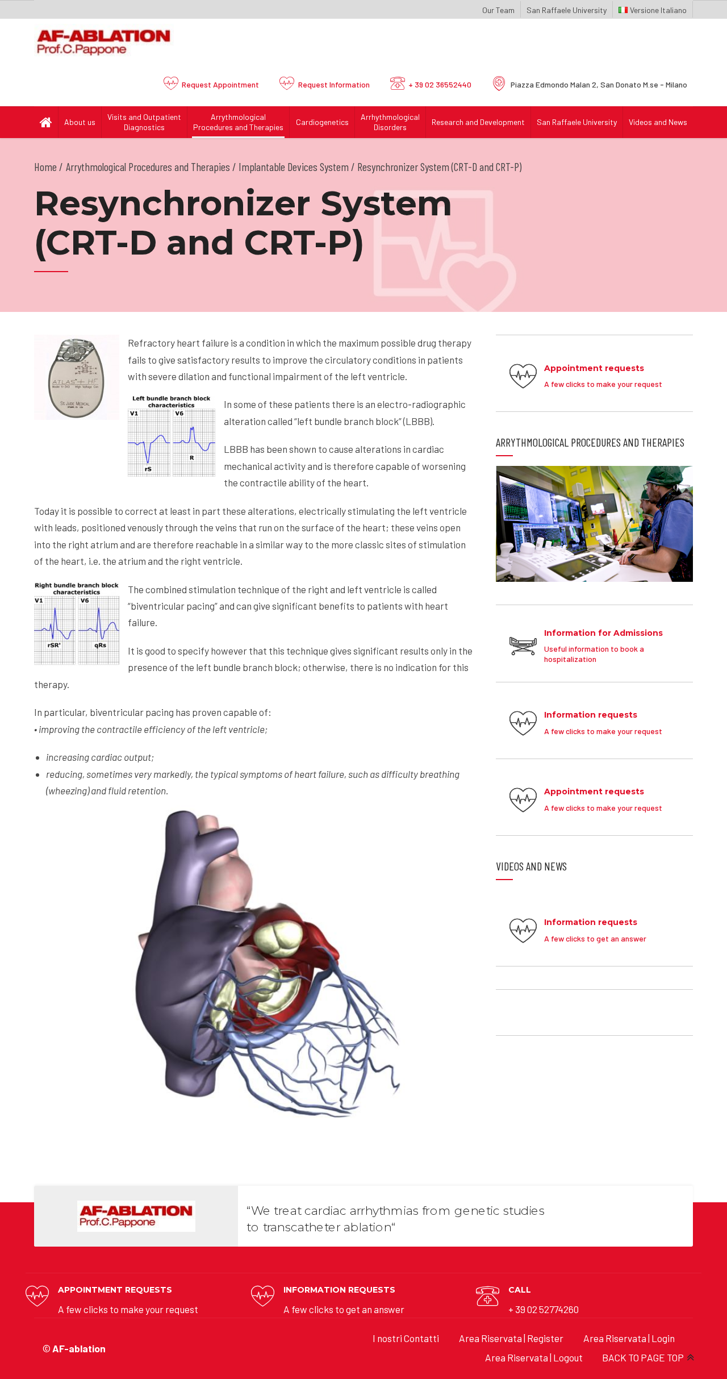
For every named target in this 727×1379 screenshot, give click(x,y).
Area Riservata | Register (511, 1338)
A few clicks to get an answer (343, 1309)
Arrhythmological (390, 122)
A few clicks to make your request (128, 1309)
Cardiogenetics (322, 122)
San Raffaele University (567, 10)
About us (79, 122)
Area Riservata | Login (629, 1338)
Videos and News (658, 122)
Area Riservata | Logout (534, 1357)
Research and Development (478, 122)
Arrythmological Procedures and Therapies (148, 166)
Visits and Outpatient (144, 122)
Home (45, 166)
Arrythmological (238, 122)
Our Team (498, 10)
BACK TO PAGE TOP (643, 1357)
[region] (594, 524)
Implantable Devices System (294, 166)
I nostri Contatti (406, 1338)
